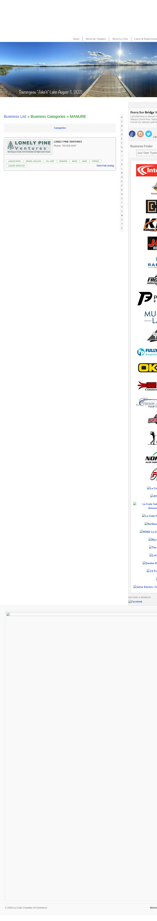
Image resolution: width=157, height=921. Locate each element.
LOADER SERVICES (16, 166)
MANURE (63, 161)
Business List (15, 116)
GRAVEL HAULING (33, 161)
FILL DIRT (50, 161)
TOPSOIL (95, 161)
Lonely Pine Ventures (68, 141)
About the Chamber (96, 38)
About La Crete (120, 38)
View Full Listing (105, 165)
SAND (84, 161)
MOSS (74, 161)
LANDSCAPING (14, 161)
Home (76, 38)
